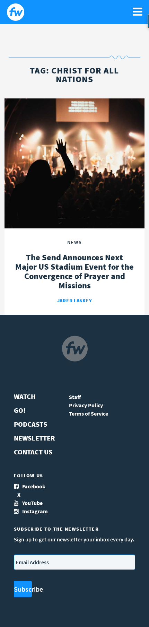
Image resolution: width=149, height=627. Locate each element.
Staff (75, 396)
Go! (20, 410)
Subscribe (23, 589)
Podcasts (30, 424)
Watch (25, 396)
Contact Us (33, 451)
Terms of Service (88, 413)
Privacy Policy (86, 405)
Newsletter (34, 438)
